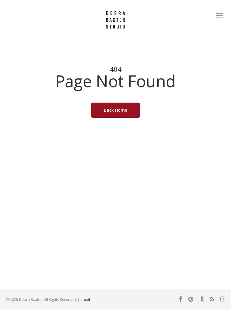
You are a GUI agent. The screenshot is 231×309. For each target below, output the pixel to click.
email (85, 299)
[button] (219, 15)
